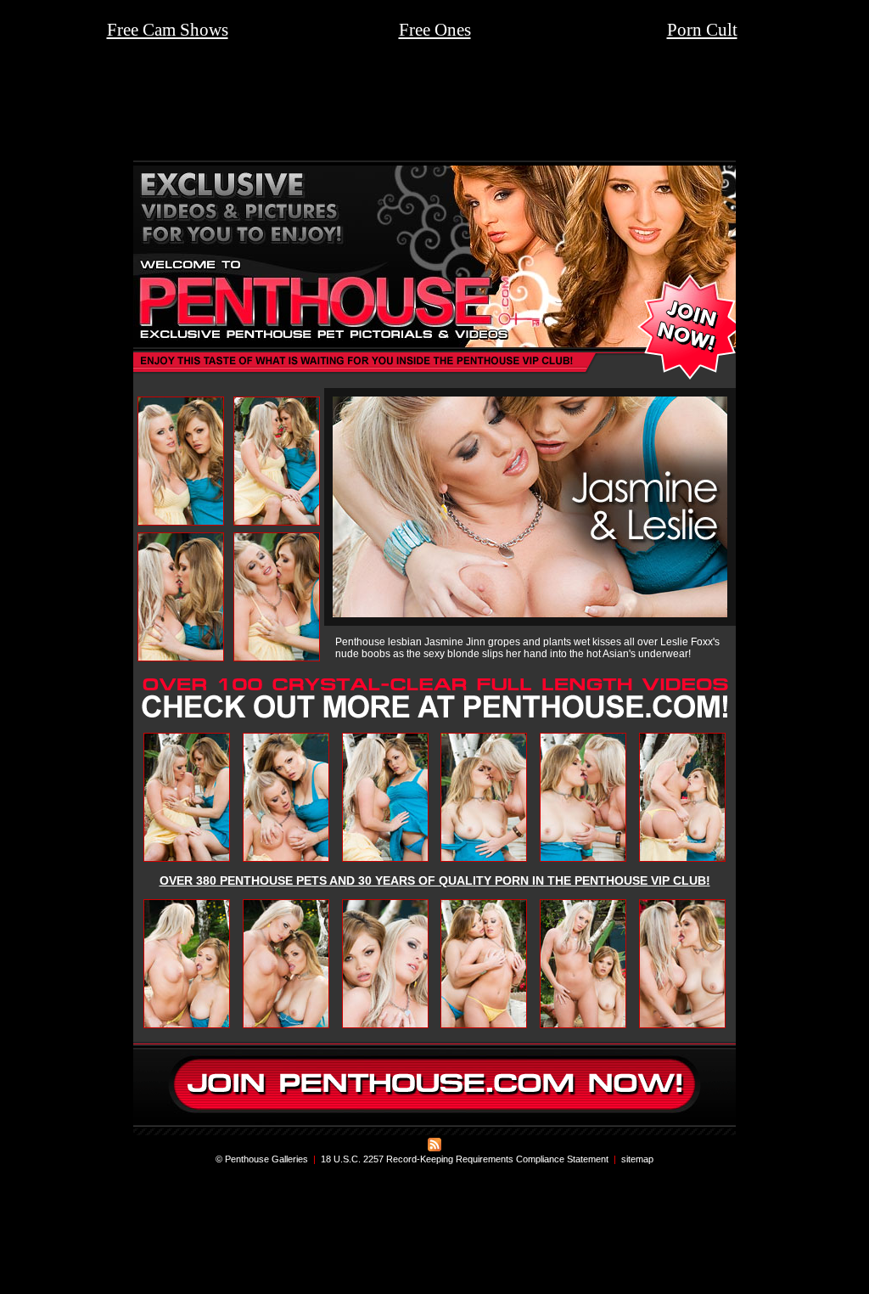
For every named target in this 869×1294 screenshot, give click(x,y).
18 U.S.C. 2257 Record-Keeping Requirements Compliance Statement (464, 1159)
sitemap (637, 1159)
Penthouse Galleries (266, 1159)
